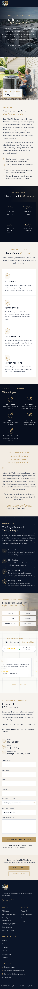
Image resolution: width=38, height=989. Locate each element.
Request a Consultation (18, 839)
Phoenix (28, 624)
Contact (23, 921)
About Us (24, 911)
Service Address (8, 798)
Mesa (28, 613)
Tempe (10, 613)
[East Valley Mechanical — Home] (5, 3)
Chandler (10, 618)
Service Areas (26, 918)
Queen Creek (10, 624)
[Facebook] (3, 900)
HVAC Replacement (9, 914)
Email (4, 779)
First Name (6, 760)
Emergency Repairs (9, 924)
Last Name (6, 770)
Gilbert (28, 618)
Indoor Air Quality (8, 930)
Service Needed (8, 808)
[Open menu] (34, 4)
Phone (4, 789)
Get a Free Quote (19, 868)
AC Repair (5, 911)
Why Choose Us (26, 914)
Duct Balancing (7, 927)
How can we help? (9, 817)
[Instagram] (8, 900)
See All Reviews (19, 684)
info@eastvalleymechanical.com (14, 970)
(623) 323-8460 (18, 873)
